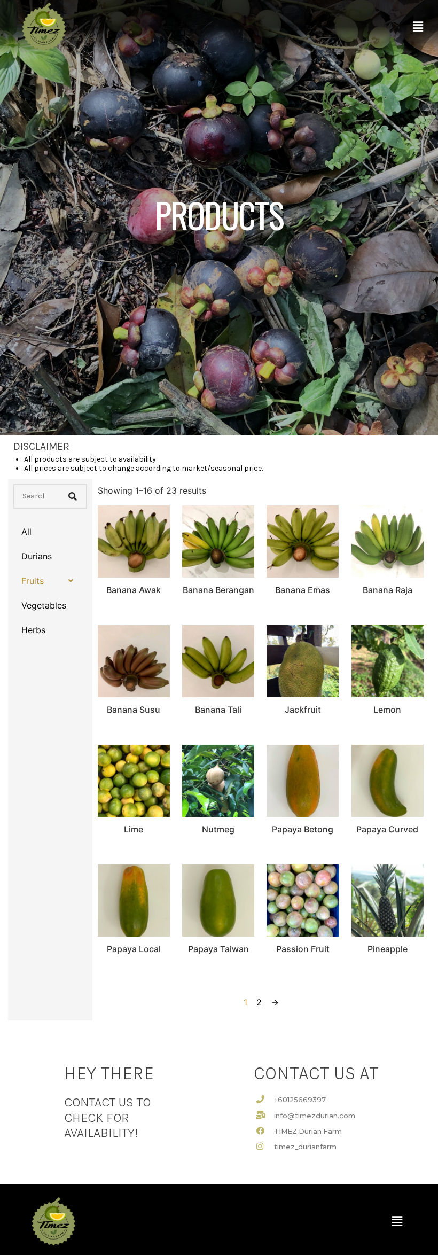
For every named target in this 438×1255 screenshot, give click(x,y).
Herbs (33, 630)
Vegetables (43, 605)
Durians (36, 556)
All (26, 531)
